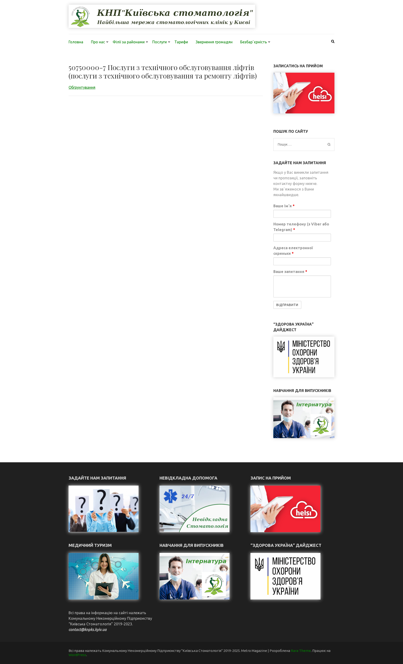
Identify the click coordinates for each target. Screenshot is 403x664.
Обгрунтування (82, 87)
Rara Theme (301, 651)
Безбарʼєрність (253, 42)
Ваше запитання (290, 271)
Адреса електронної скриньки (293, 250)
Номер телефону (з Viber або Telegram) (301, 227)
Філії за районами (129, 42)
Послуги (159, 42)
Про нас (98, 42)
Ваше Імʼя (284, 206)
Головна (76, 42)
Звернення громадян (214, 42)
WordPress (77, 655)
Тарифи (181, 42)
